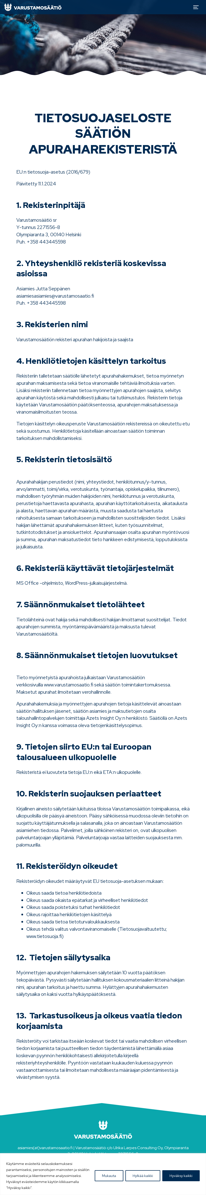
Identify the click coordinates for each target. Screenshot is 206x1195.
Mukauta (109, 1175)
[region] (103, 1174)
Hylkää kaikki (143, 1175)
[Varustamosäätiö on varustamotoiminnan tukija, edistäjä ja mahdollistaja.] (33, 7)
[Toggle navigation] (196, 7)
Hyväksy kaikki (181, 1175)
